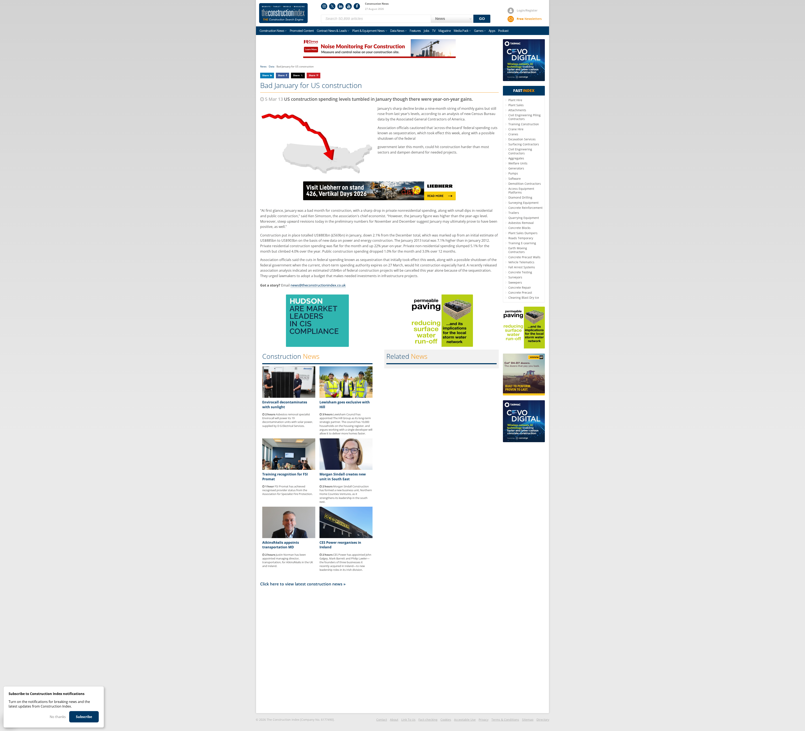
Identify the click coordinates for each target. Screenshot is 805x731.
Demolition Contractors (524, 184)
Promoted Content (302, 30)
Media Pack (461, 30)
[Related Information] (379, 56)
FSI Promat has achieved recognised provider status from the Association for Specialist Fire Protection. (287, 490)
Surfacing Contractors (523, 144)
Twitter (332, 6)
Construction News (272, 30)
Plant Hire (515, 100)
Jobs (426, 30)
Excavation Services (522, 139)
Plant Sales (516, 105)
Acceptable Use (465, 720)
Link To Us (408, 720)
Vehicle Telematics (521, 262)
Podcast (503, 30)
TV (433, 30)
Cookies (445, 720)
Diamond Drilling (520, 197)
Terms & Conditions (505, 720)
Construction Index (283, 13)
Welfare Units (517, 163)
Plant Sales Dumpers (523, 233)
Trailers (513, 213)
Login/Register (527, 10)
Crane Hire (515, 129)
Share (265, 75)
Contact (381, 720)
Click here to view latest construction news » (303, 583)
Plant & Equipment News (368, 30)
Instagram (324, 6)
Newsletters (529, 19)
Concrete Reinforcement (525, 208)
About (394, 720)
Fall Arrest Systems (521, 267)
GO (482, 19)
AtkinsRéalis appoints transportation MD (280, 544)
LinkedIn (340, 6)
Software (514, 179)
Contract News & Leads (332, 30)
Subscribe (84, 716)
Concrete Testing (520, 272)
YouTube (348, 6)
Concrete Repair (519, 287)
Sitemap (528, 720)
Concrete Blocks (519, 228)
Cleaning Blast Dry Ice (523, 298)
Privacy (483, 720)
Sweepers (515, 282)
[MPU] (317, 345)
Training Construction (523, 124)
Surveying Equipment (523, 203)
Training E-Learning (522, 243)
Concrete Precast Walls (524, 257)
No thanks (58, 716)
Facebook (357, 6)
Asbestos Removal (521, 223)
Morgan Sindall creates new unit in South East (342, 476)
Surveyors (515, 277)
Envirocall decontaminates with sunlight (284, 404)
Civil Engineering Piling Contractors (524, 117)
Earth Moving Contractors (517, 250)
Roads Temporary (520, 238)
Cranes (513, 134)
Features (415, 30)
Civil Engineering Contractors (520, 151)
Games (478, 30)
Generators (516, 168)
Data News (397, 30)
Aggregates (516, 158)
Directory (542, 720)
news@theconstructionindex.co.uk (318, 285)
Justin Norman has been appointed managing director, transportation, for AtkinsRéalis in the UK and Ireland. (287, 560)
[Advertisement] (379, 649)
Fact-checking (428, 720)
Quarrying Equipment (523, 218)
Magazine (444, 30)
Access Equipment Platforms (521, 190)
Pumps (513, 173)
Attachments (517, 110)
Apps (492, 30)
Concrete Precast (520, 292)
